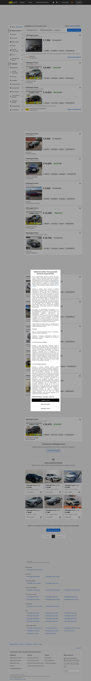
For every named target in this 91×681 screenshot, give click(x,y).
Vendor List (51, 396)
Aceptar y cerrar (45, 400)
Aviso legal (45, 396)
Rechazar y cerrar (45, 408)
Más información (45, 404)
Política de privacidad (37, 396)
